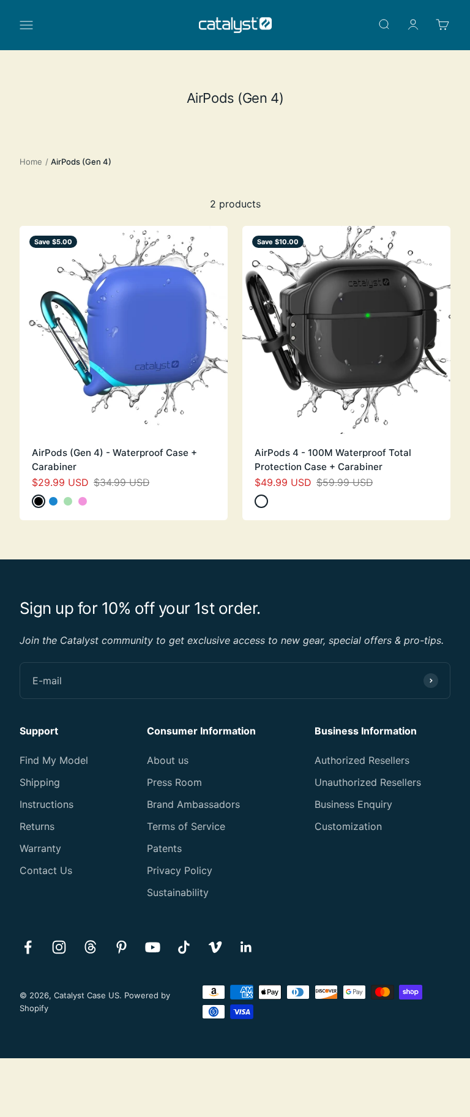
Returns (37, 826)
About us (167, 760)
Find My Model (54, 760)
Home (31, 161)
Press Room (174, 782)
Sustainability (178, 892)
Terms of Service (186, 826)
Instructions (46, 804)
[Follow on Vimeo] (215, 947)
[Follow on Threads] (90, 947)
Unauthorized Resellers (368, 782)
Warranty (40, 848)
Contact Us (46, 870)
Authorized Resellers (362, 760)
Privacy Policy (179, 870)
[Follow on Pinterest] (121, 947)
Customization (348, 826)
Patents (164, 848)
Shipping (40, 782)
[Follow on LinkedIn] (246, 947)
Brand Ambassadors (193, 804)
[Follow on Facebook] (28, 947)
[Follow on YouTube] (152, 947)
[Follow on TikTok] (184, 947)
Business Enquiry (353, 804)
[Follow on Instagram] (59, 947)
